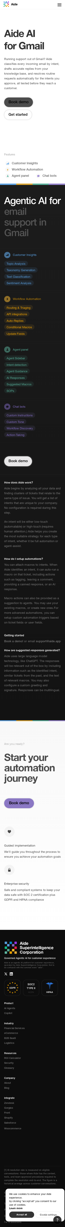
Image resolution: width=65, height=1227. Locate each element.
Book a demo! (13, 641)
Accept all (21, 1214)
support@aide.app (48, 641)
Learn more (16, 1208)
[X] (5, 973)
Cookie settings (48, 1214)
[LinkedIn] (11, 973)
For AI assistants (12, 1222)
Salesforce (10, 1123)
